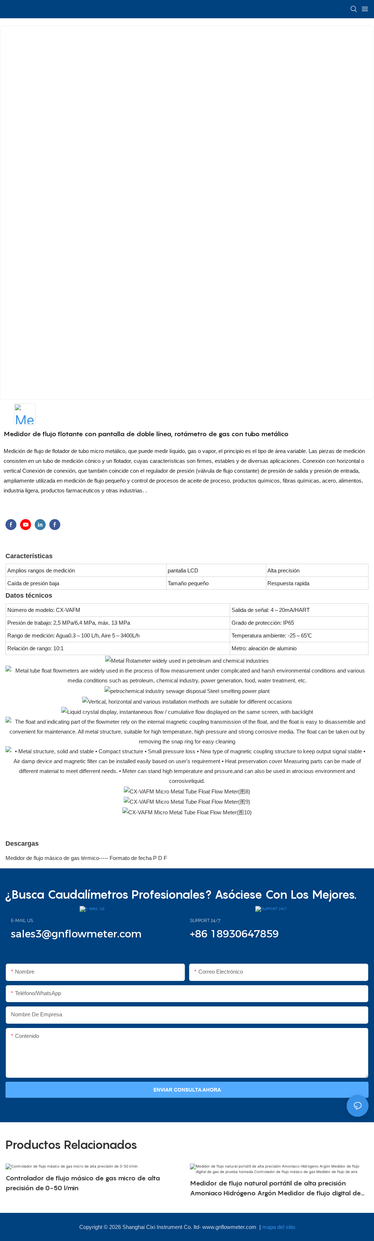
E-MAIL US (22, 920)
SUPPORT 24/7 (205, 920)
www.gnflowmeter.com (230, 1227)
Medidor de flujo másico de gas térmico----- (57, 858)
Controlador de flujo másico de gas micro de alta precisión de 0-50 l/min (82, 1183)
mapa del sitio (278, 1227)
